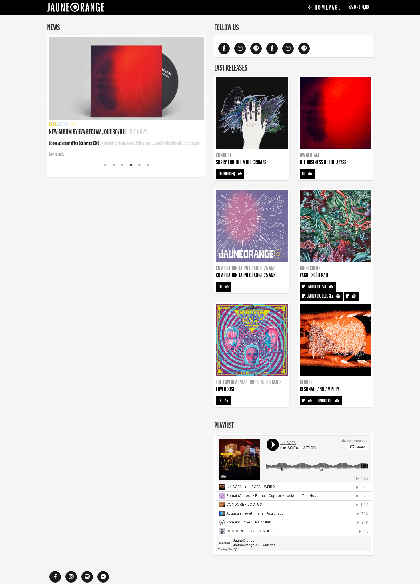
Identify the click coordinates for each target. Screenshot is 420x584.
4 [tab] (131, 165)
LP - (349, 296)
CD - (305, 174)
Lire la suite (56, 154)
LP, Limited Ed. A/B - (315, 287)
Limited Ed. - (326, 401)
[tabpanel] (126, 97)
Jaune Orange (75, 8)
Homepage (327, 7)
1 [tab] (105, 165)
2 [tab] (114, 165)
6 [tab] (148, 165)
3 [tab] (122, 165)
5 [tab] (139, 165)
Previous (44, 97)
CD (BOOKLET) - (228, 174)
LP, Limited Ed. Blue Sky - (319, 296)
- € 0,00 (361, 7)
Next (208, 97)
